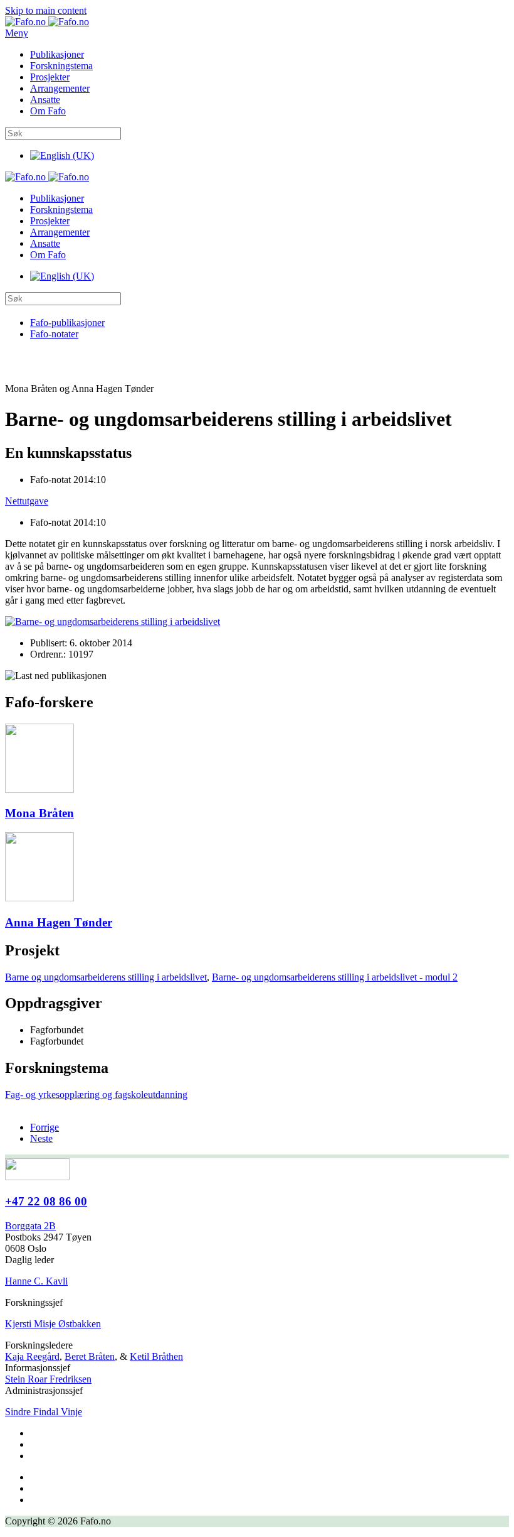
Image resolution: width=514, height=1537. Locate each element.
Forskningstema (61, 65)
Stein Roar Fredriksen (48, 1379)
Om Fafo (48, 111)
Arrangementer (60, 88)
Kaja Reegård (32, 1356)
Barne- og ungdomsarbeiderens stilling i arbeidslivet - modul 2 (335, 977)
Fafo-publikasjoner (67, 322)
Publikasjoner (57, 54)
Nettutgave (26, 501)
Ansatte (45, 99)
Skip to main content (46, 10)
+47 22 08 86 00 (46, 1201)
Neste (41, 1138)
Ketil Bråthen (156, 1356)
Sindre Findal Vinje (43, 1411)
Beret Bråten (90, 1356)
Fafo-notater (54, 334)
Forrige (44, 1127)
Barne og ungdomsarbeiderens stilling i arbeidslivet (106, 977)
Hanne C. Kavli (36, 1281)
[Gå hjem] (47, 21)
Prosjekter (50, 77)
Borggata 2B (30, 1225)
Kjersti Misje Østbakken (53, 1323)
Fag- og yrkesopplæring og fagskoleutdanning (96, 1094)
